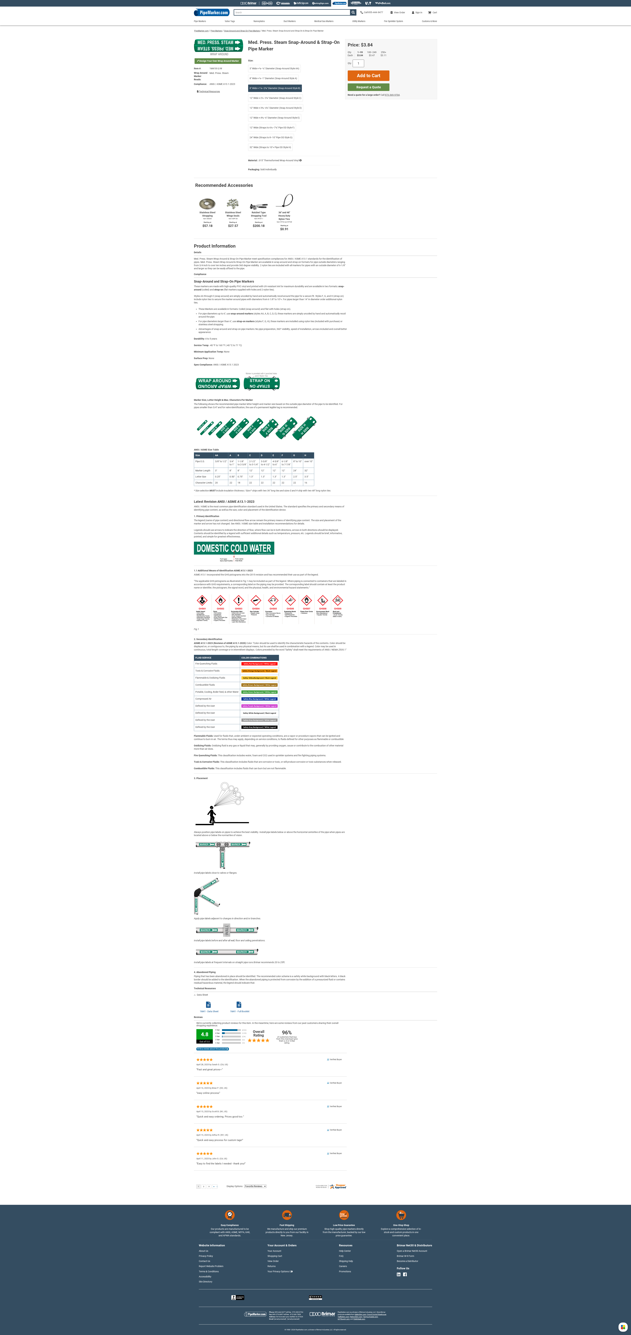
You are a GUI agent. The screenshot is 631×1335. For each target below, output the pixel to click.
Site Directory (205, 1281)
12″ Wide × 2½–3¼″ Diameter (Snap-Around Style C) (275, 98)
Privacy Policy (206, 1256)
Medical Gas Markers (323, 21)
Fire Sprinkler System (393, 21)
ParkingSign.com (356, 1317)
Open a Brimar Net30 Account (412, 1251)
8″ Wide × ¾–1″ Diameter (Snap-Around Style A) (273, 78)
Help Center (345, 1251)
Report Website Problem (211, 1266)
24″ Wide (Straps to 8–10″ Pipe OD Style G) (271, 137)
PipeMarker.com (201, 31)
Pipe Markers (216, 31)
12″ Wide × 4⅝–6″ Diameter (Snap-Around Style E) (275, 117)
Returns (272, 1266)
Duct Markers (290, 21)
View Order (273, 1261)
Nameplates (259, 21)
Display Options (235, 1186)
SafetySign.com (360, 1314)
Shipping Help (346, 1261)
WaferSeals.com (359, 1319)
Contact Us (204, 1261)
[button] (623, 1327)
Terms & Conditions (209, 1271)
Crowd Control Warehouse (376, 1314)
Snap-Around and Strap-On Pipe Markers (242, 31)
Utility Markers (358, 21)
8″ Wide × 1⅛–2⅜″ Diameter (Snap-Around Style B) (275, 88)
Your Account (274, 1251)
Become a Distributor (407, 1261)
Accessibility (205, 1276)
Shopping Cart (275, 1256)
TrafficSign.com (343, 1317)
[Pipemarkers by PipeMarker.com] (212, 16)
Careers (343, 1266)
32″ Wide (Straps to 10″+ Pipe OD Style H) (270, 147)
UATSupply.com (344, 1319)
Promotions (345, 1271)
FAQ (341, 1256)
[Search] (353, 12)
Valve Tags (230, 21)
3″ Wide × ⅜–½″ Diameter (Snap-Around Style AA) (274, 68)
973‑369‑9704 (392, 95)
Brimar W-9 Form (405, 1256)
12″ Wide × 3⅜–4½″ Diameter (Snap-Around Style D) (276, 108)
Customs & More (429, 21)
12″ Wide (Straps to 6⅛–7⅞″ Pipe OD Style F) (272, 127)
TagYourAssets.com (370, 1317)
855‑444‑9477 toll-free (283, 1312)
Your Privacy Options (278, 1271)
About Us (203, 1251)
